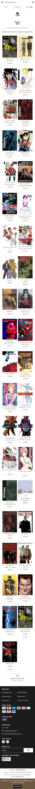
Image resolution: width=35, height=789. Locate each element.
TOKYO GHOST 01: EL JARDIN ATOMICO (25, 185)
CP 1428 (6, 728)
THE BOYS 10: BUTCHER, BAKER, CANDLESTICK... (25, 597)
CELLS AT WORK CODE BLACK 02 (9, 121)
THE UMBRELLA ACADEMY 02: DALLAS (10, 439)
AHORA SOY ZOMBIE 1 (25, 472)
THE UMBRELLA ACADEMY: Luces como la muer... (25, 375)
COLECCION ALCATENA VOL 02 (10, 503)
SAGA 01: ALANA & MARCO (25, 566)
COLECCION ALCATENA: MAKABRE (25, 122)
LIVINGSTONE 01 (25, 59)
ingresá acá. (28, 774)
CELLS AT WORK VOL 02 (10, 471)
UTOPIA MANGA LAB (7, 692)
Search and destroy (9, 60)
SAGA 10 (9, 280)
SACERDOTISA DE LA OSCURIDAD (25, 343)
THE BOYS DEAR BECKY (9, 535)
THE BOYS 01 (9, 663)
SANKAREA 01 (25, 153)
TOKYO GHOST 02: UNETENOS (10, 216)
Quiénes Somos (21, 696)
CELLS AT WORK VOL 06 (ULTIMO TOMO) (25, 247)
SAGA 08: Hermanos (10, 598)
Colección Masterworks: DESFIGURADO (9, 342)
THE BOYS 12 (25, 534)
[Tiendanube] (17, 770)
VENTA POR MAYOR (22, 692)
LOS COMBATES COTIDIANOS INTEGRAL (25, 499)
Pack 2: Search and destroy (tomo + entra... (25, 630)
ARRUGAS (10, 311)
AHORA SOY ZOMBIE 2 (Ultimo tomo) (9, 408)
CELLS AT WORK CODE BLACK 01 (9, 183)
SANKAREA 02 (9, 91)
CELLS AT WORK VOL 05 (10, 248)
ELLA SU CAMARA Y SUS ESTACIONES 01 (25, 91)
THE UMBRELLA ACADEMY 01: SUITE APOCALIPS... (25, 406)
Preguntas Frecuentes (23, 700)
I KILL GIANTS (9, 374)
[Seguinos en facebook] (7, 741)
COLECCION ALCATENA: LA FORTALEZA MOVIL (10, 153)
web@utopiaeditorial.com (10, 731)
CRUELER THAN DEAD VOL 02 (25, 311)
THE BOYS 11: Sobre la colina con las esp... (10, 566)
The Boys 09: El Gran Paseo (9, 631)
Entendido (17, 787)
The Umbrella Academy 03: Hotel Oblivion (25, 438)
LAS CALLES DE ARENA (25, 281)
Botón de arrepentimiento (17, 776)
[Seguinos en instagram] (3, 741)
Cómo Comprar (5, 700)
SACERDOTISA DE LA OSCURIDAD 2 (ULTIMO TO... (25, 217)
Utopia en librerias (6, 696)
